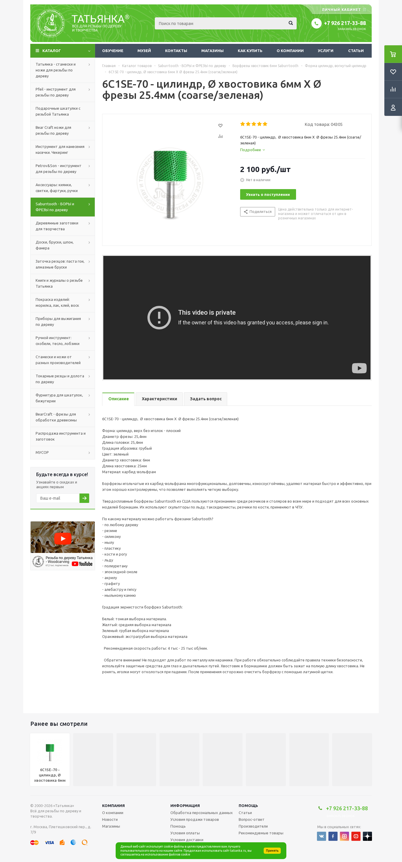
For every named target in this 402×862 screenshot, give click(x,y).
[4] (260, 124)
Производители (253, 826)
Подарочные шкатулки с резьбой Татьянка (58, 111)
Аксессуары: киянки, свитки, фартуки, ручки (57, 188)
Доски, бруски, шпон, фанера (55, 245)
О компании (290, 51)
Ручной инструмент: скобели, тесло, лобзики (57, 341)
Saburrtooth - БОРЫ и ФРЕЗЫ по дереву (55, 207)
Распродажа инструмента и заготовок (61, 436)
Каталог (51, 51)
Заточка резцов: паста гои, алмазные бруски (60, 264)
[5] (265, 124)
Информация (185, 805)
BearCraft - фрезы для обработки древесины (56, 417)
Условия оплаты (185, 833)
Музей (144, 51)
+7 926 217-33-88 (345, 23)
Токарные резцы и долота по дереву (60, 379)
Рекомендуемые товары (261, 833)
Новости (110, 819)
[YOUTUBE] (356, 836)
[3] (254, 124)
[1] (243, 124)
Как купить (250, 51)
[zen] (367, 836)
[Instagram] (344, 836)
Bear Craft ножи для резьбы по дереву (53, 130)
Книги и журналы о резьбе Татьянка (59, 283)
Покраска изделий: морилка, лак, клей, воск (57, 302)
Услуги (325, 51)
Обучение (112, 51)
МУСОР (42, 452)
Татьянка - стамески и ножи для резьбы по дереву (56, 70)
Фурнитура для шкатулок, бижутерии (59, 398)
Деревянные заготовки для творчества (57, 226)
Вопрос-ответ (252, 819)
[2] (248, 124)
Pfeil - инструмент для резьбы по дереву (56, 92)
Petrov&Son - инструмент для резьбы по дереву (59, 169)
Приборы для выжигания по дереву (58, 321)
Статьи (356, 51)
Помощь (248, 805)
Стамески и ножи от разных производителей (58, 360)
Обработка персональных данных (201, 813)
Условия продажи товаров (194, 819)
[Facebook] (333, 836)
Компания (113, 805)
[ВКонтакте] (321, 836)
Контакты (176, 51)
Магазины (212, 51)
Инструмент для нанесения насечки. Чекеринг (60, 149)
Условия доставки (186, 840)
